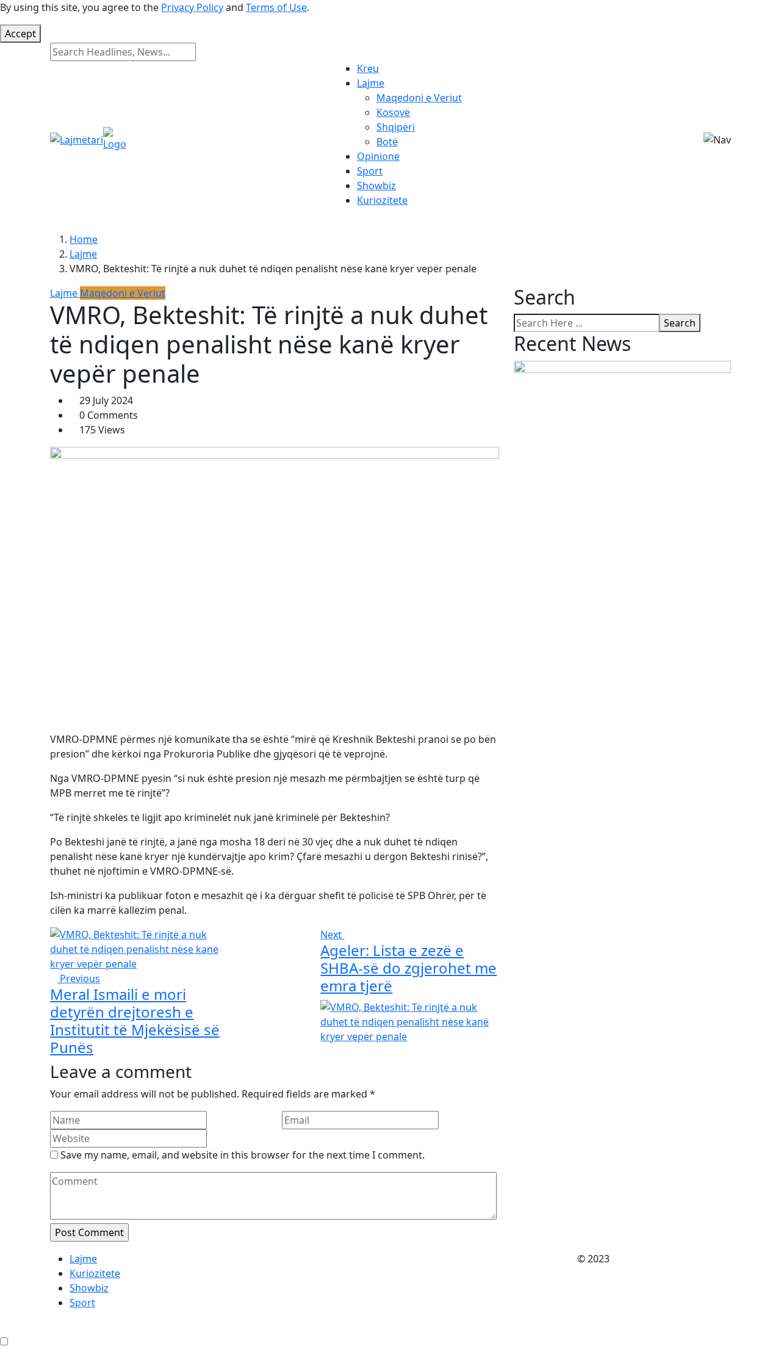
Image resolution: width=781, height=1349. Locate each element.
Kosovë (393, 112)
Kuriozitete (382, 200)
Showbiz (376, 185)
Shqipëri (395, 127)
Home (84, 239)
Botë (387, 141)
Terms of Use (276, 7)
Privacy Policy (192, 7)
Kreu (368, 68)
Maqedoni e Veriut (419, 97)
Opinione (378, 156)
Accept (20, 33)
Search (680, 323)
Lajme (370, 83)
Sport (370, 171)
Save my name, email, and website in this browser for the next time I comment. (242, 1155)
